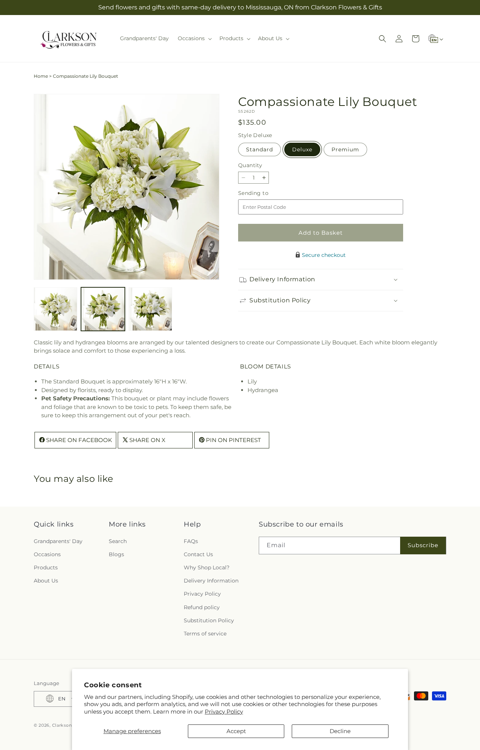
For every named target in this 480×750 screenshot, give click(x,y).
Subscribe (423, 545)
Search (118, 540)
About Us (46, 580)
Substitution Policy (209, 620)
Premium (345, 149)
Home (41, 76)
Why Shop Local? (207, 567)
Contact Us (198, 554)
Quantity (250, 165)
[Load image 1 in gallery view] (55, 309)
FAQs (191, 540)
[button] (194, 38)
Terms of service (205, 633)
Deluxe (302, 149)
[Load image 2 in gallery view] (102, 309)
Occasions (47, 554)
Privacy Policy (224, 711)
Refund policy (202, 607)
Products (46, 567)
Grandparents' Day (58, 540)
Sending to (264, 193)
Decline (340, 731)
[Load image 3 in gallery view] (150, 309)
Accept (236, 731)
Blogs (116, 554)
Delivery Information (211, 580)
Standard (259, 149)
